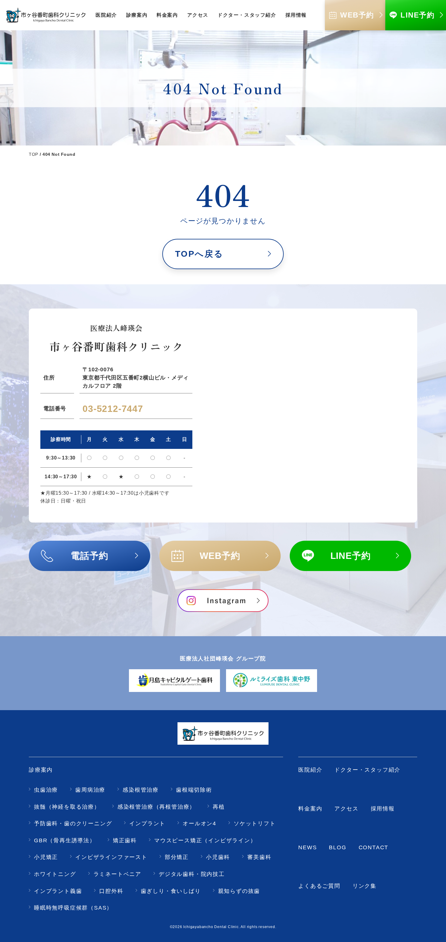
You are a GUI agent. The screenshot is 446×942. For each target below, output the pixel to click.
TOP (33, 154)
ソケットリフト (255, 823)
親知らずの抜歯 (239, 891)
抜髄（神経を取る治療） (67, 807)
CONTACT (374, 847)
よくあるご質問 (319, 886)
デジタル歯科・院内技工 (192, 874)
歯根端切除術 (194, 790)
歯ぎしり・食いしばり (171, 891)
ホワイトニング (55, 874)
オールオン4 (199, 823)
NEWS (307, 847)
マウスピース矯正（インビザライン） (205, 840)
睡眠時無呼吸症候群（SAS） (73, 908)
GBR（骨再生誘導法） (65, 840)
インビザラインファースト (111, 857)
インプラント (147, 823)
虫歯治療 (46, 790)
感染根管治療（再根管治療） (156, 807)
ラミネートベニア (117, 874)
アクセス (346, 809)
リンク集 (365, 886)
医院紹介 (310, 770)
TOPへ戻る (199, 254)
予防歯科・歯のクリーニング (73, 823)
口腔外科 (111, 891)
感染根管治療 (141, 790)
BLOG (337, 847)
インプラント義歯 (58, 891)
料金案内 (310, 809)
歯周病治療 (90, 790)
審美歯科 (259, 857)
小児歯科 (218, 857)
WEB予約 (220, 556)
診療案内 (41, 770)
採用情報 (383, 809)
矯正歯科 (125, 840)
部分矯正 (177, 857)
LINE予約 (350, 556)
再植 (219, 807)
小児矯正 (46, 857)
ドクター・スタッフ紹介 (367, 770)
